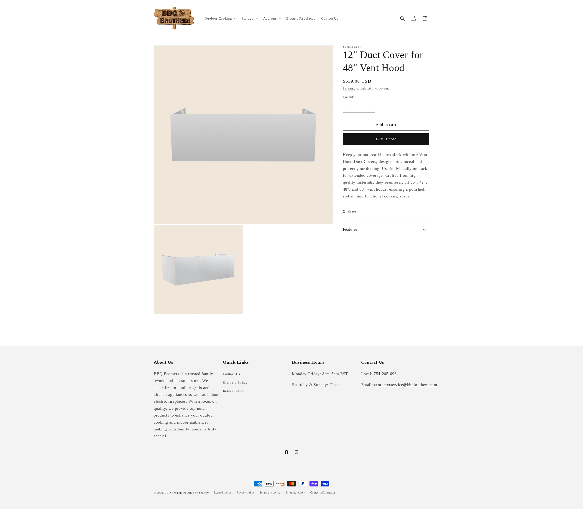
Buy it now (386, 139)
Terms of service (270, 492)
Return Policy (233, 391)
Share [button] (352, 211)
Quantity (349, 97)
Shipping (349, 88)
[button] (220, 18)
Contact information (322, 492)
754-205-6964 (386, 373)
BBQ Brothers (173, 492)
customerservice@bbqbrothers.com (405, 384)
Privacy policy (246, 492)
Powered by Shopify (196, 492)
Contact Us (231, 374)
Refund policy (222, 492)
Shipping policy (295, 492)
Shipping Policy (235, 382)
